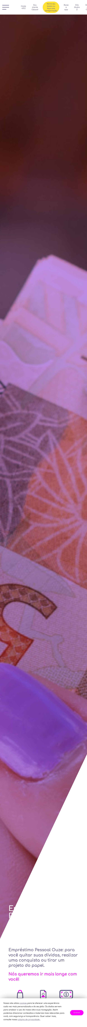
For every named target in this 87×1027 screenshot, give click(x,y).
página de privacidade (29, 1020)
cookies (23, 1003)
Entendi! (77, 1012)
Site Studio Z (77, 7)
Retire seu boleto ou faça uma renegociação (51, 7)
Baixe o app (66, 7)
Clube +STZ (23, 7)
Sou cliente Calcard (35, 7)
